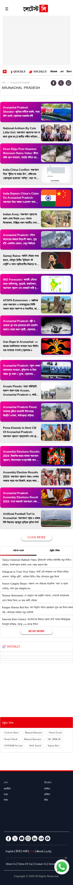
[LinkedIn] (34, 838)
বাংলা (32, 852)
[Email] (48, 838)
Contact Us (41, 864)
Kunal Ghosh (11, 739)
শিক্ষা (6, 800)
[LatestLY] (35, 9)
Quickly (19, 72)
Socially (40, 72)
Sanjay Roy (53, 746)
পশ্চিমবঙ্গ (53, 72)
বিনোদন (47, 783)
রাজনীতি (7, 789)
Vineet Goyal (55, 733)
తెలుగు (40, 852)
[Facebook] (8, 838)
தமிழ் (48, 852)
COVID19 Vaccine (13, 746)
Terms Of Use (25, 864)
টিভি (46, 800)
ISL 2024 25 (54, 739)
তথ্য (6, 795)
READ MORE (36, 632)
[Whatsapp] (68, 83)
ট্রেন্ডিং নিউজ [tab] (55, 551)
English (10, 852)
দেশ (61, 72)
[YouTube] (21, 838)
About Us (11, 864)
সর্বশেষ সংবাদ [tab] (18, 551)
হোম (3, 83)
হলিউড (47, 795)
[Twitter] (61, 83)
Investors (53, 864)
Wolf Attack (35, 746)
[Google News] (41, 838)
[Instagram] (28, 838)
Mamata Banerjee (33, 733)
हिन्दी (18, 852)
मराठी (25, 852)
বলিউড (47, 789)
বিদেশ (69, 72)
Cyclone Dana (11, 733)
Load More (37, 537)
